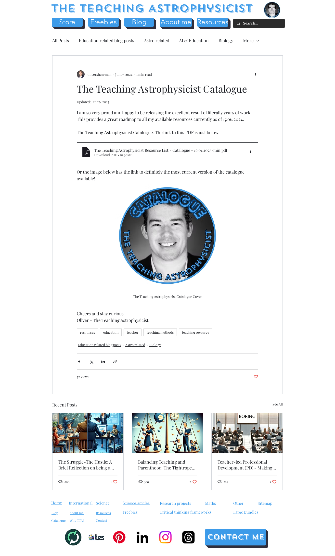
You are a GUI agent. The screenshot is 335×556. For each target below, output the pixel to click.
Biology (226, 40)
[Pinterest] (119, 537)
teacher (132, 332)
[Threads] (188, 537)
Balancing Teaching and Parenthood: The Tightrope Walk (165, 465)
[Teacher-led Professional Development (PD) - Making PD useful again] (247, 433)
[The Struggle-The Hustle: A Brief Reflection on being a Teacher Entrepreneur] (87, 433)
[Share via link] (115, 361)
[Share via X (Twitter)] (91, 361)
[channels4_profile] (73, 537)
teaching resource (195, 332)
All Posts (60, 40)
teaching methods (160, 332)
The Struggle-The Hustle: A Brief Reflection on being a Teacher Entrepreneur (85, 465)
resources (87, 332)
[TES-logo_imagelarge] (96, 537)
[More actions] (255, 74)
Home (56, 502)
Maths (210, 503)
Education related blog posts (106, 40)
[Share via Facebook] (79, 361)
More (248, 40)
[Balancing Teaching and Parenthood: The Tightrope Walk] (167, 433)
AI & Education (194, 40)
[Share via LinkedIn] (103, 361)
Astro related (156, 40)
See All (277, 404)
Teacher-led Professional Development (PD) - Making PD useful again (245, 465)
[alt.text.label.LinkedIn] (142, 537)
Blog (55, 513)
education (110, 332)
